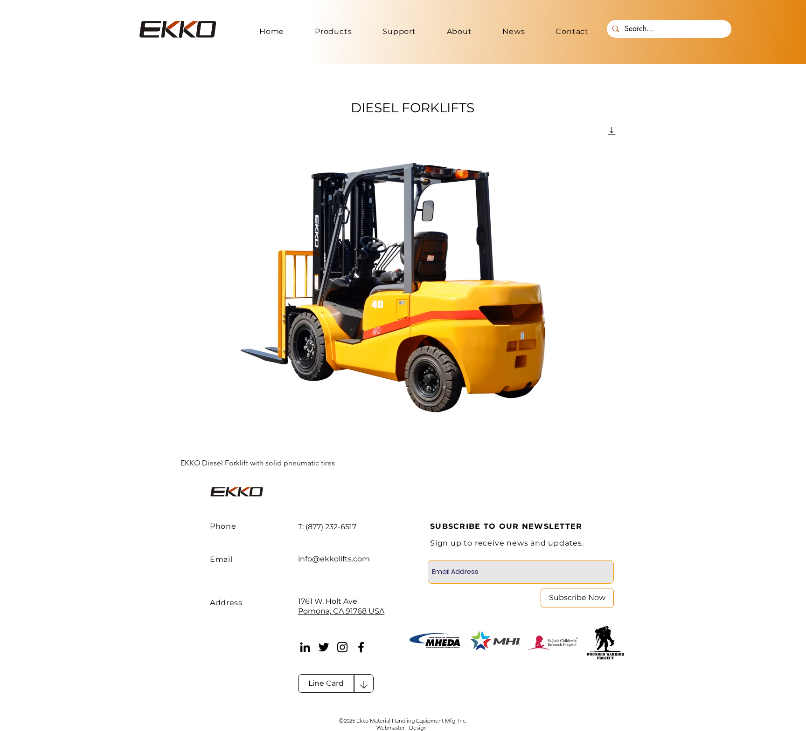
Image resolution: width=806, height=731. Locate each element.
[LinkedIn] (305, 647)
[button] (333, 31)
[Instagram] (342, 647)
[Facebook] (361, 647)
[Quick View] (403, 284)
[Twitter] (324, 647)
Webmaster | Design (402, 727)
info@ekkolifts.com (334, 558)
